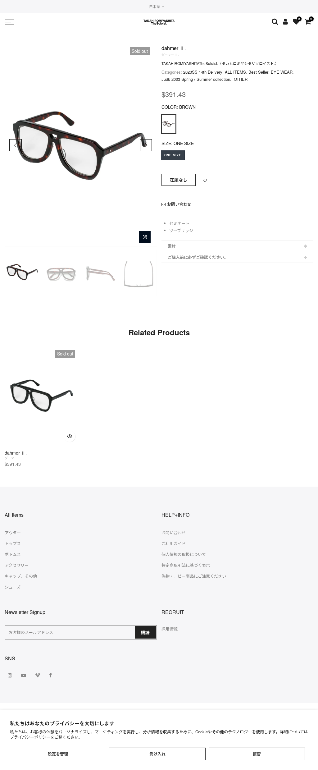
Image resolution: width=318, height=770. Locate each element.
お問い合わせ (179, 204)
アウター (13, 532)
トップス (13, 543)
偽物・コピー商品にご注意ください (193, 576)
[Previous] (15, 145)
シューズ (12, 587)
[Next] (146, 145)
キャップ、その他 (21, 576)
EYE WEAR (282, 72)
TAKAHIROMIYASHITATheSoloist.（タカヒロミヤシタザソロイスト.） (220, 63)
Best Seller (258, 72)
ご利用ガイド (173, 543)
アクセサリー (17, 565)
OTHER (241, 79)
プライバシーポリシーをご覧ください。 (46, 737)
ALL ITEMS (235, 72)
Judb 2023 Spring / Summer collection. (196, 79)
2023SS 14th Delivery (202, 72)
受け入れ (157, 754)
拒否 (257, 754)
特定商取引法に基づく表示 (185, 565)
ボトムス (13, 554)
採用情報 (169, 629)
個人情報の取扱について (183, 554)
